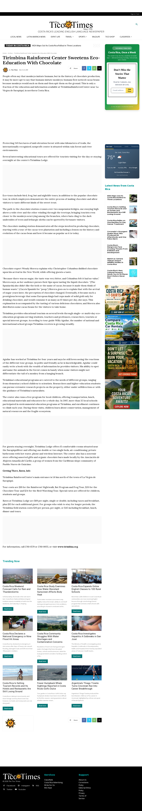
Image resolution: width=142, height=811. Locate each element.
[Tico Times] (6, 70)
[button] (136, 24)
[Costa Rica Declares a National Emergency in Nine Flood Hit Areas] (18, 623)
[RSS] (33, 785)
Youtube (22, 789)
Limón (126, 146)
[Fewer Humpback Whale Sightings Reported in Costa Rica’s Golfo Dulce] (52, 672)
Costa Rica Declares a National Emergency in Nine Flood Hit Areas (17, 636)
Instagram (25, 786)
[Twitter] (89, 68)
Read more (8, 609)
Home (5, 53)
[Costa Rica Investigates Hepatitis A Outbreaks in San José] (87, 623)
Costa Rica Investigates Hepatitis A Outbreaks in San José (86, 636)
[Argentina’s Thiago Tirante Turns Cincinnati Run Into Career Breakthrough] (87, 672)
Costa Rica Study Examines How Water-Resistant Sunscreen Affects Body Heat (51, 590)
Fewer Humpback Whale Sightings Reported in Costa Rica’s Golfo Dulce (51, 686)
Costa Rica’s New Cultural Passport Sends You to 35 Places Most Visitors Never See (117, 274)
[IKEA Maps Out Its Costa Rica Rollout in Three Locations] (133, 198)
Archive (10, 53)
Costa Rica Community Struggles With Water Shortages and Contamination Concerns (49, 637)
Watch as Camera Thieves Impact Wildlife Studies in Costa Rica (115, 261)
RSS (37, 786)
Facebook (11, 786)
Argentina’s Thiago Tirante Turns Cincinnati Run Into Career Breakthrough (85, 686)
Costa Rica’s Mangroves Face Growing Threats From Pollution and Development (117, 249)
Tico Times (14, 70)
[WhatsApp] (94, 68)
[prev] (94, 45)
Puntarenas (135, 146)
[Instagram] (18, 785)
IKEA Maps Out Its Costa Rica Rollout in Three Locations (116, 197)
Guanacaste (118, 146)
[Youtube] (15, 789)
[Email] (99, 68)
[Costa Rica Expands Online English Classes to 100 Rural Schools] (87, 576)
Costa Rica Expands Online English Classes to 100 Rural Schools (86, 589)
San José (109, 146)
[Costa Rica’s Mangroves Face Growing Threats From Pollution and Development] (133, 248)
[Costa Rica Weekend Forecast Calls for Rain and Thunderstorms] (18, 576)
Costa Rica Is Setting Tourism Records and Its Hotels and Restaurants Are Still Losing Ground (17, 687)
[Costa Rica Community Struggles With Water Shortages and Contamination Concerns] (52, 623)
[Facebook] (84, 68)
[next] (98, 45)
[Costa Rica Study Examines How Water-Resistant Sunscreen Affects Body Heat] (52, 576)
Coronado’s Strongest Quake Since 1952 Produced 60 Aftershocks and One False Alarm (117, 235)
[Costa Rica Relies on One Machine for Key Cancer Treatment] (133, 223)
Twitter (9, 789)
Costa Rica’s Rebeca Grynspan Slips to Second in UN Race (57, 45)
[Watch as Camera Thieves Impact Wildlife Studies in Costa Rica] (133, 261)
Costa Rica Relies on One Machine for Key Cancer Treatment (116, 222)
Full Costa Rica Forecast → (122, 172)
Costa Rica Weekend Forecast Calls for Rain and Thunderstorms (17, 589)
